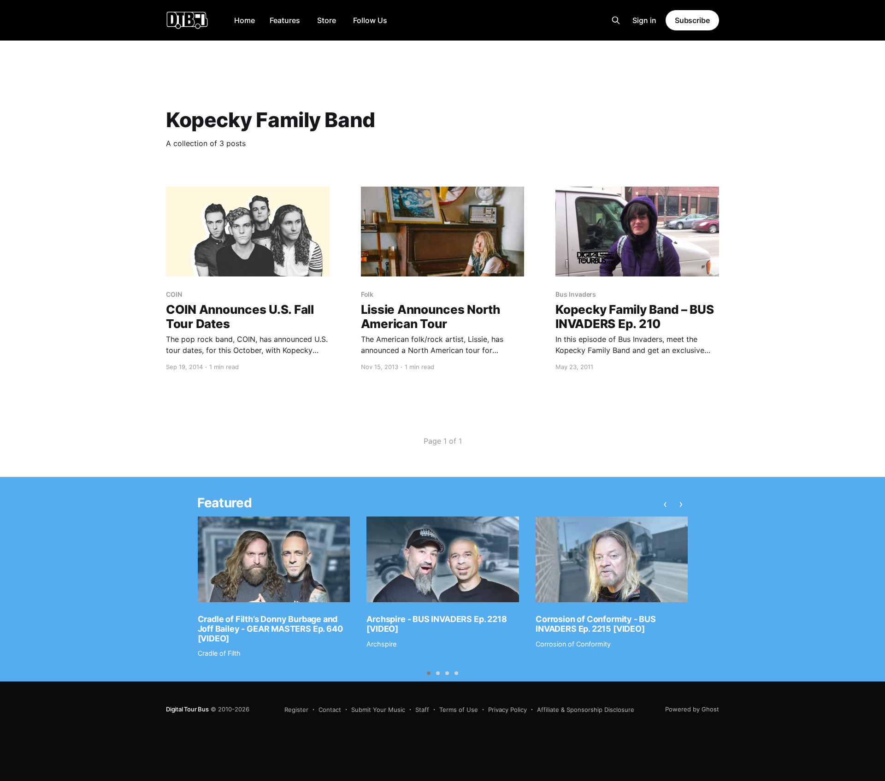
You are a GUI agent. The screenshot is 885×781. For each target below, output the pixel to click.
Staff (422, 709)
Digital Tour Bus (187, 709)
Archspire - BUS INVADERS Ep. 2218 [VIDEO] (436, 624)
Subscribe (692, 20)
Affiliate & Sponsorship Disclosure (585, 709)
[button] (428, 673)
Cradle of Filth (219, 653)
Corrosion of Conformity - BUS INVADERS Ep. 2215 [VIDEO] (596, 624)
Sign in (644, 20)
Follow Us (370, 20)
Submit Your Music (378, 709)
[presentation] (665, 504)
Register (296, 709)
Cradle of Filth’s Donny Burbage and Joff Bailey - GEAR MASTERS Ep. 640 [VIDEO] (270, 628)
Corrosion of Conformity (573, 644)
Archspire (381, 644)
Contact (330, 709)
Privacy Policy (507, 709)
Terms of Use (458, 709)
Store (326, 20)
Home (244, 20)
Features (285, 20)
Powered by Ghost (692, 709)
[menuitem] (244, 20)
